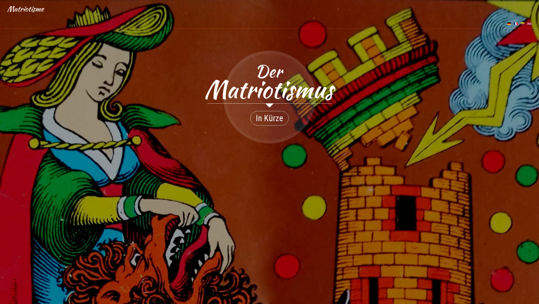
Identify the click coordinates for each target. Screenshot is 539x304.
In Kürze (269, 118)
